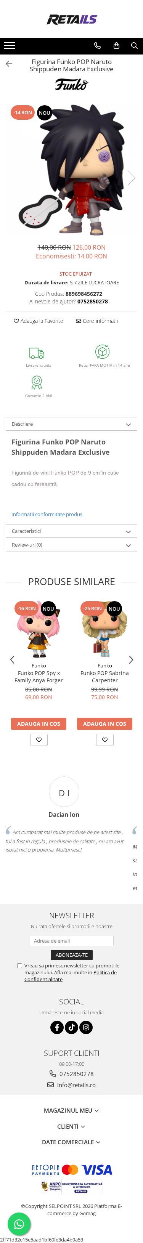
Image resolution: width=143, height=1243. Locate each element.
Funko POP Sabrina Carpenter (104, 676)
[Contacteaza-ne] (97, 45)
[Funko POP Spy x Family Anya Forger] (39, 629)
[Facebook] (57, 1027)
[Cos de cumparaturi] (116, 45)
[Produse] (10, 47)
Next (131, 178)
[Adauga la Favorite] (39, 740)
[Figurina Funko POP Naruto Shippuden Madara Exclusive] (71, 170)
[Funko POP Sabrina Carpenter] (105, 629)
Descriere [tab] (22, 423)
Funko (39, 665)
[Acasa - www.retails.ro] (72, 19)
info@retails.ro (76, 1085)
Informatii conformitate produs (46, 514)
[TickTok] (71, 1027)
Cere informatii (99, 320)
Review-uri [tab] (27, 544)
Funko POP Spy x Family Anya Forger (38, 676)
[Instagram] (86, 1027)
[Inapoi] (5, 64)
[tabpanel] (71, 170)
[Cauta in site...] (134, 45)
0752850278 (76, 1074)
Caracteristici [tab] (26, 531)
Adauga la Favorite (41, 320)
